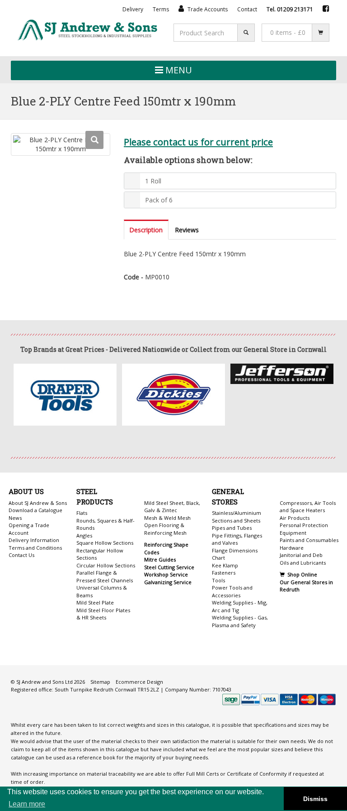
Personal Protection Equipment (304, 529)
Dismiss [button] (315, 798)
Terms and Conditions (35, 547)
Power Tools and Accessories (232, 591)
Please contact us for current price (198, 141)
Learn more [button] (27, 804)
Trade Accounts (207, 9)
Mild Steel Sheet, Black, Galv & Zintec (172, 506)
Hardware (292, 547)
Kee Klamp (225, 565)
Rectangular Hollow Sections (99, 554)
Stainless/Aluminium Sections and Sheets (236, 516)
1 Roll (153, 181)
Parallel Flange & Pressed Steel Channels (104, 576)
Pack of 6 (159, 200)
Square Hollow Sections (104, 542)
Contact (247, 9)
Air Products (294, 517)
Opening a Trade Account (29, 529)
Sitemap (100, 681)
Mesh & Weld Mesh (167, 517)
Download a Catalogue (35, 510)
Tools (218, 580)
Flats (81, 512)
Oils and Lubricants (303, 562)
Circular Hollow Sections (105, 565)
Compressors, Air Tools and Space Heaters (308, 506)
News (15, 517)
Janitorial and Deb (301, 555)
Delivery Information (34, 540)
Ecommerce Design (139, 681)
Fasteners (223, 572)
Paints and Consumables (309, 540)
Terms (161, 9)
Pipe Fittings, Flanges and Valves (237, 539)
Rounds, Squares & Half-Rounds (105, 524)
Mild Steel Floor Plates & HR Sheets (103, 614)
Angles (84, 535)
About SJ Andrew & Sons (38, 502)
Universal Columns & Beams (101, 591)
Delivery (132, 9)
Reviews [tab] (187, 230)
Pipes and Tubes (232, 527)
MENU (177, 70)
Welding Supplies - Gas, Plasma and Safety (240, 621)
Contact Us (21, 555)
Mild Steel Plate (95, 602)
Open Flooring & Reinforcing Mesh (165, 529)
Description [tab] (146, 230)
